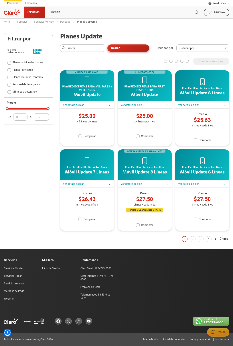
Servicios (33, 12)
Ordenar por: (165, 48)
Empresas (31, 3)
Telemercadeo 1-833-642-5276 (95, 296)
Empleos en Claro (90, 287)
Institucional (222, 339)
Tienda (55, 12)
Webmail (9, 298)
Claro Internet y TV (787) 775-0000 (97, 277)
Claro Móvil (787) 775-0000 (95, 268)
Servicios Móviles (14, 268)
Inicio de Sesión (51, 268)
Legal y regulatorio (200, 339)
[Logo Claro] (12, 12)
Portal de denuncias (174, 339)
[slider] (7, 108)
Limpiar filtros (37, 51)
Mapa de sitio (151, 339)
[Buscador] (196, 12)
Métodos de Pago (14, 291)
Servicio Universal (14, 283)
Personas (12, 3)
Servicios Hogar (13, 275)
